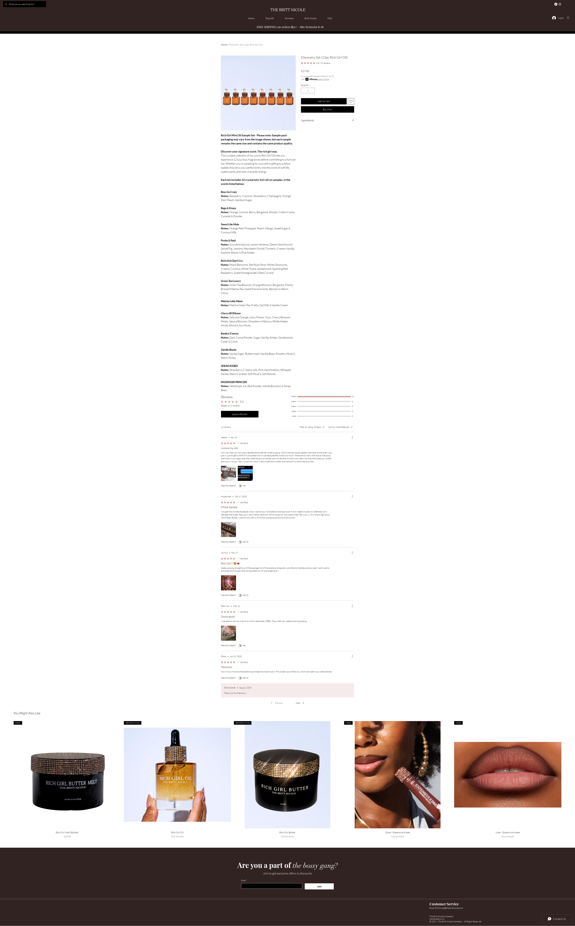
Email (244, 880)
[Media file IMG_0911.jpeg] (245, 473)
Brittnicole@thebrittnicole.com (449, 908)
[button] (568, 17)
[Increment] (312, 90)
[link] (315, 63)
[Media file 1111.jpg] (228, 529)
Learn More (323, 79)
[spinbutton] (308, 90)
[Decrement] (303, 90)
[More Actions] (352, 437)
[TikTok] (555, 4)
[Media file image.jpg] (228, 582)
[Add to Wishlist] (351, 101)
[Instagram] (559, 4)
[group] (287, 779)
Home (224, 44)
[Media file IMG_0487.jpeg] (228, 473)
